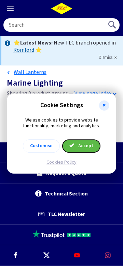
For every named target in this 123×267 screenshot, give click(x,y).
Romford (23, 50)
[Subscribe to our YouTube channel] (77, 255)
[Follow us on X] (46, 255)
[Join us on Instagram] (107, 255)
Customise (41, 145)
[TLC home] (61, 8)
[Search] (113, 25)
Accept (85, 145)
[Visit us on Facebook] (15, 255)
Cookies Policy (61, 162)
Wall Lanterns (30, 72)
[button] (104, 105)
